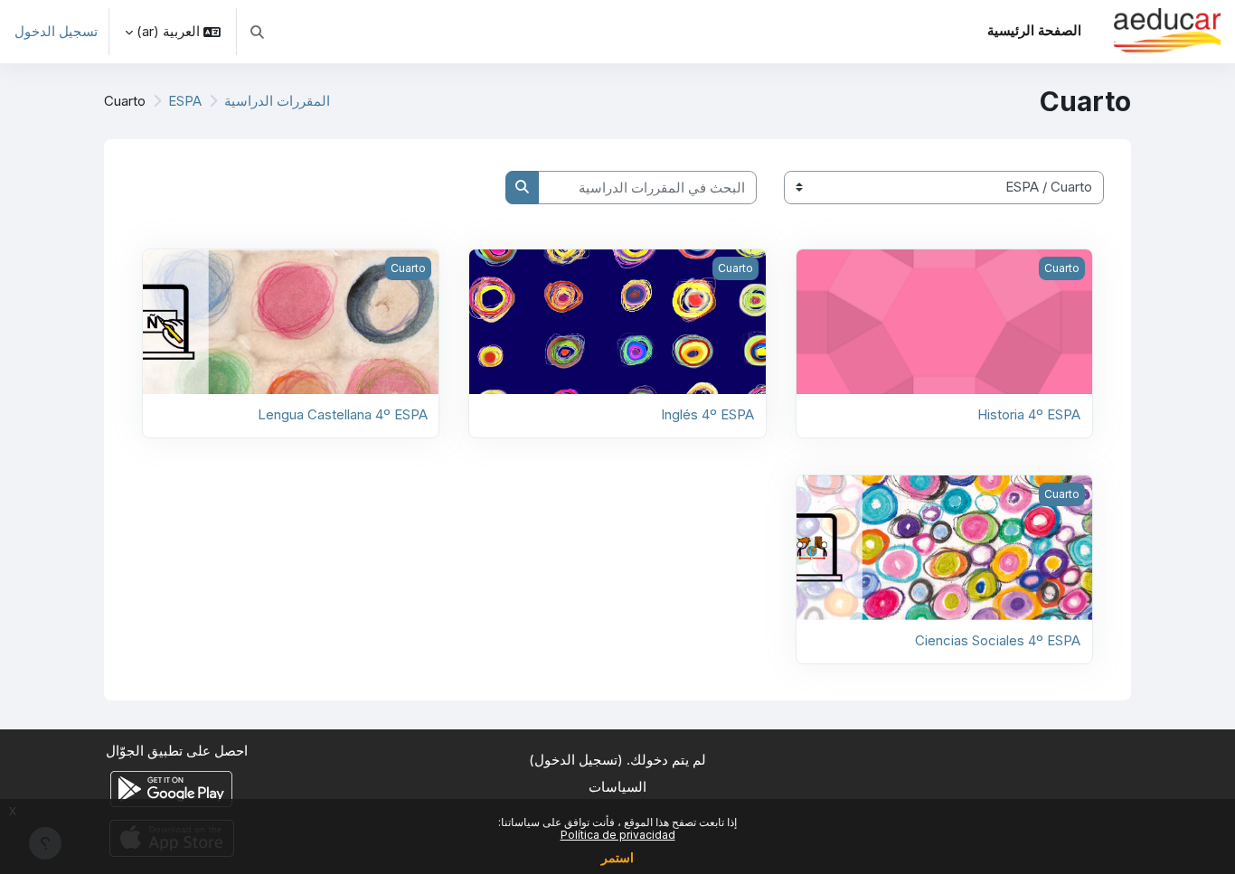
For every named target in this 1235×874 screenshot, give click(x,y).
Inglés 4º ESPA (707, 414)
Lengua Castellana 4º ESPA (343, 414)
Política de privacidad (618, 834)
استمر (617, 857)
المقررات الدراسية (277, 100)
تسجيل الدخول (56, 31)
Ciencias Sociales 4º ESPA (997, 640)
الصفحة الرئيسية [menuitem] (1034, 30)
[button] (257, 31)
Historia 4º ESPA (1028, 414)
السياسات (617, 786)
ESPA (185, 100)
